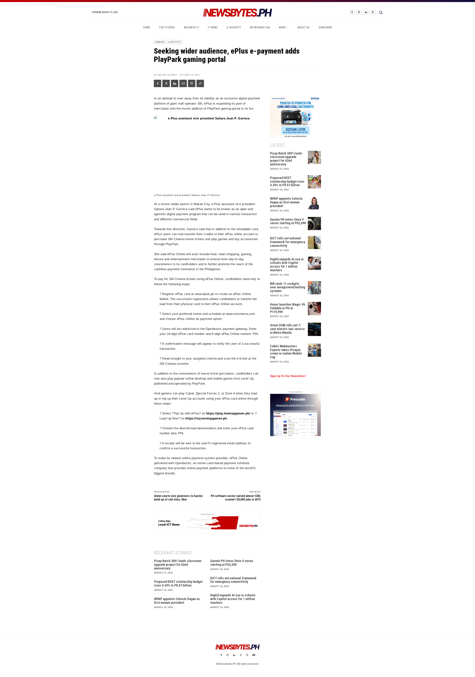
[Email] (183, 83)
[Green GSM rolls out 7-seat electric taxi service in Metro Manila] (314, 329)
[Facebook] (352, 12)
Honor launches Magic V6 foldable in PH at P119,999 (287, 308)
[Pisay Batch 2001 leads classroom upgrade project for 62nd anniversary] (314, 157)
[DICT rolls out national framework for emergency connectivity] (314, 242)
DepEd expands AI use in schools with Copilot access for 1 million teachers (232, 598)
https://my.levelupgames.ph (206, 418)
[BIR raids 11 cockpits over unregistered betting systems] (314, 287)
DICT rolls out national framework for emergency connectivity (233, 580)
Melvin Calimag (167, 74)
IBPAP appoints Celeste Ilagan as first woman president (177, 600)
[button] (380, 12)
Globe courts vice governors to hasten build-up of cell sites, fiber (178, 497)
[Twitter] (372, 12)
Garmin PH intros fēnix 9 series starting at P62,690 (231, 562)
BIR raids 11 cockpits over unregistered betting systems (287, 287)
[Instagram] (358, 12)
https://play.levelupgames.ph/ (228, 413)
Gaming (160, 42)
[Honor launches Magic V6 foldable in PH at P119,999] (314, 308)
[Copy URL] (200, 83)
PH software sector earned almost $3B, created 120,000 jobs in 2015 (236, 497)
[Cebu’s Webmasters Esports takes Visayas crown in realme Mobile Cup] (314, 350)
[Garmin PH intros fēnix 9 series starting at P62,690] (314, 223)
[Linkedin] (365, 12)
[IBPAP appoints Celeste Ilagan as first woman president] (314, 202)
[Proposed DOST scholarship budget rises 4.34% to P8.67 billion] (314, 182)
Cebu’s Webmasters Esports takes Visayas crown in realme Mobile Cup (286, 351)
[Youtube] (253, 655)
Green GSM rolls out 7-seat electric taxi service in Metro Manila (287, 329)
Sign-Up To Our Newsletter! (288, 376)
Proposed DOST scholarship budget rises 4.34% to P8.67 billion (178, 583)
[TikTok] (240, 655)
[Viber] (191, 83)
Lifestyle (174, 42)
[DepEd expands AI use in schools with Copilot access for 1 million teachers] (314, 263)
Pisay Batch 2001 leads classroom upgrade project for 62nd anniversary (177, 564)
